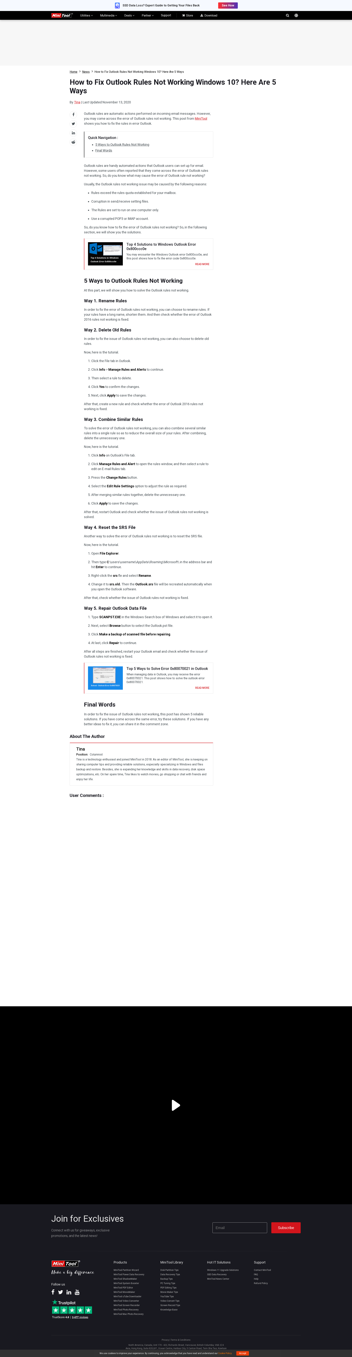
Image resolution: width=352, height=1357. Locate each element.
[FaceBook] (52, 1293)
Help (256, 1279)
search (287, 15)
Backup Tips (166, 1279)
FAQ (256, 1274)
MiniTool (201, 118)
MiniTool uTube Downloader (127, 1296)
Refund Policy (261, 1283)
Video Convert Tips (169, 1301)
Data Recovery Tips (170, 1274)
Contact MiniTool (262, 1270)
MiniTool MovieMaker (124, 1292)
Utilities (85, 15)
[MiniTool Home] (62, 15)
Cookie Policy (225, 1353)
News (86, 72)
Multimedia (107, 15)
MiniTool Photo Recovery (126, 1309)
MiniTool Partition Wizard (126, 1270)
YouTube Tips (167, 1296)
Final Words (103, 150)
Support (166, 15)
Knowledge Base (168, 1309)
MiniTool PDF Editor (123, 1287)
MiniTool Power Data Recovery (129, 1274)
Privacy (165, 1340)
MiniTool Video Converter (126, 1301)
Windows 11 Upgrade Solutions (223, 1270)
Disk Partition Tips (169, 1270)
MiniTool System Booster (126, 1283)
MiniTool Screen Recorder (127, 1305)
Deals (128, 15)
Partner (147, 15)
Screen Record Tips (170, 1305)
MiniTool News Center (218, 1279)
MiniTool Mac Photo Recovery (129, 1314)
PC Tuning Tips (167, 1283)
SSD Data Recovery (217, 1274)
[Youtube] (77, 1293)
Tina (77, 102)
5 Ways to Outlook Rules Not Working (122, 144)
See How (228, 5)
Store (189, 15)
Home (73, 72)
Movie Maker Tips (169, 1292)
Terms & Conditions (180, 1340)
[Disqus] (141, 844)
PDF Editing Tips (168, 1287)
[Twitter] (60, 1293)
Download (210, 15)
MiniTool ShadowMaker (125, 1279)
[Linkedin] (69, 1293)
